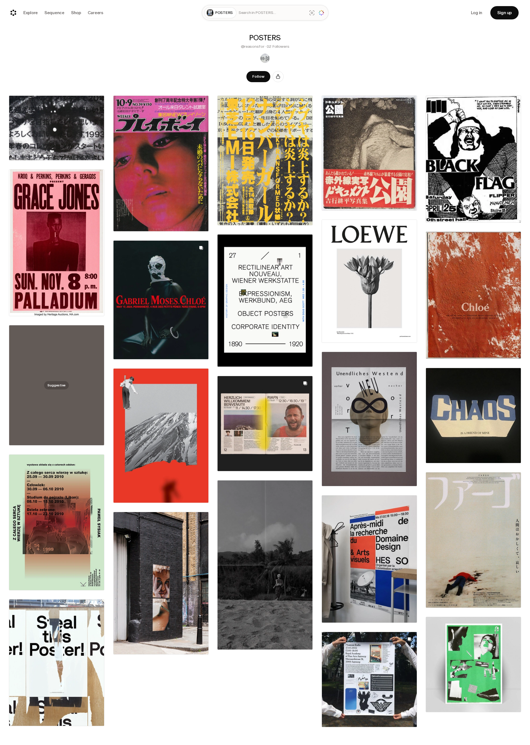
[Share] (278, 76)
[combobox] (272, 13)
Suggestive (56, 385)
